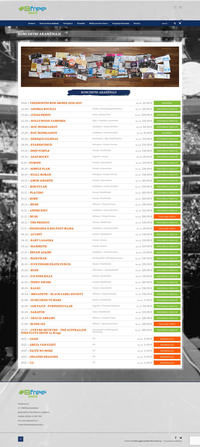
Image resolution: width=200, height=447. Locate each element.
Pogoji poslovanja (120, 23)
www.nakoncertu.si (30, 420)
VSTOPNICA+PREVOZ (167, 109)
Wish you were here (98, 23)
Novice (137, 23)
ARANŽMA (167, 103)
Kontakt (81, 23)
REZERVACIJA (167, 339)
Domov (31, 23)
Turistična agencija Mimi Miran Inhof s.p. (146, 441)
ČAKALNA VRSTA (167, 216)
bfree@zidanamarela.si (33, 424)
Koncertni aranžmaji (49, 23)
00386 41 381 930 (33, 416)
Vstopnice (68, 23)
